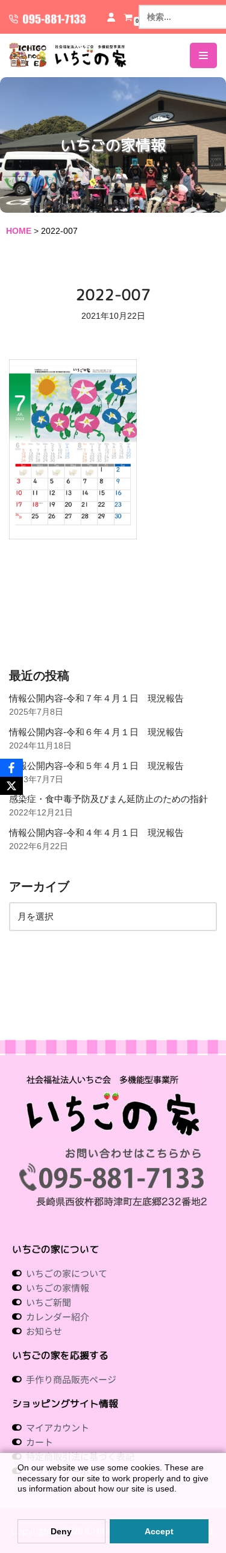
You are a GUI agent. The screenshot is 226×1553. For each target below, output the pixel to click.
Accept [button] (159, 1531)
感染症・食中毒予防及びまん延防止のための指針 (108, 799)
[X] (11, 786)
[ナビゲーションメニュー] (203, 55)
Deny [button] (61, 1531)
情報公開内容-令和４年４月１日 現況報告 (96, 832)
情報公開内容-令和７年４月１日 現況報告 (96, 698)
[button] (19, 1500)
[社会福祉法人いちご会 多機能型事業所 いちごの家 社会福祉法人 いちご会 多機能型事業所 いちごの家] (68, 55)
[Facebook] (11, 768)
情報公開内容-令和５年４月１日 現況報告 (96, 766)
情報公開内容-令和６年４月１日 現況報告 (96, 732)
